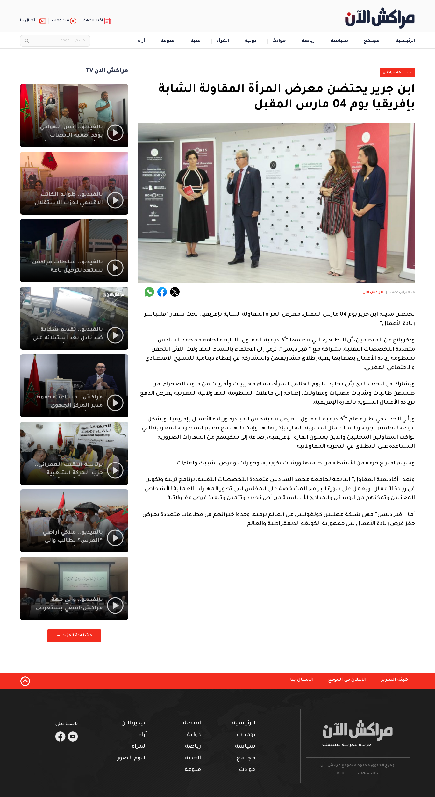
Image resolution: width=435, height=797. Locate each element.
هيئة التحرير (394, 680)
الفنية (193, 759)
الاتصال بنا (29, 21)
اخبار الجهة (93, 21)
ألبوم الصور (132, 759)
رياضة (308, 41)
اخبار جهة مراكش (397, 73)
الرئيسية (405, 41)
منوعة (167, 41)
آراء (141, 41)
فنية (195, 41)
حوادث (279, 41)
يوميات (246, 735)
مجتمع (372, 41)
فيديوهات (60, 21)
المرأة (222, 41)
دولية (250, 41)
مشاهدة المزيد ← (74, 635)
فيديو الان (134, 724)
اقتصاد (191, 724)
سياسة (339, 41)
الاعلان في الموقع (347, 680)
